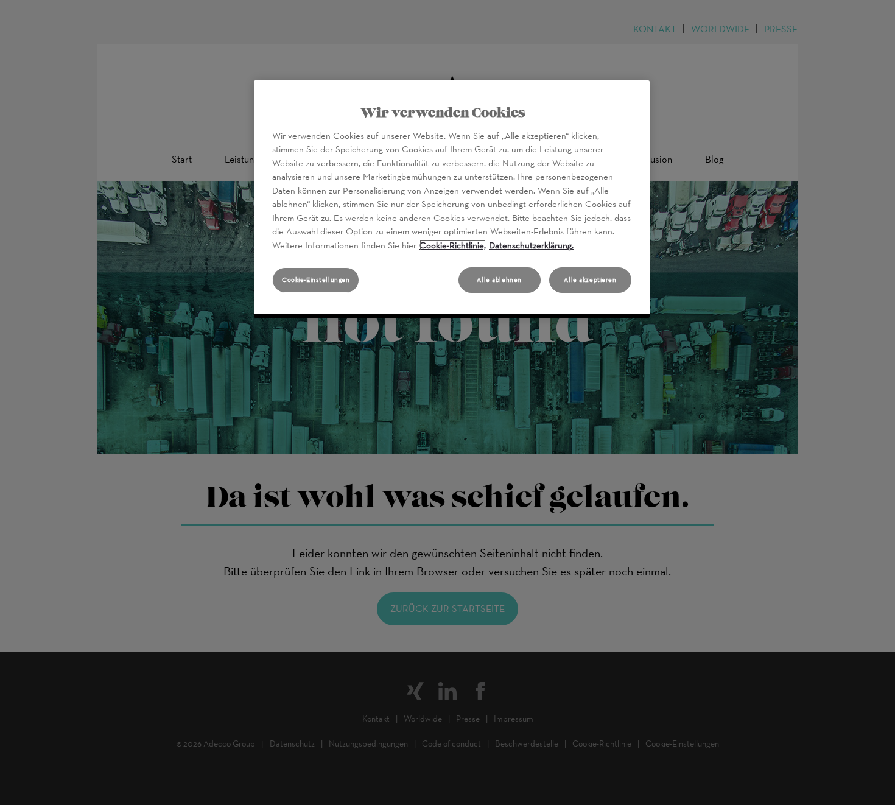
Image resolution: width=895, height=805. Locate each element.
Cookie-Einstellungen (315, 279)
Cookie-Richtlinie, (452, 245)
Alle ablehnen (499, 279)
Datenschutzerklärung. (531, 245)
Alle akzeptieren (590, 279)
